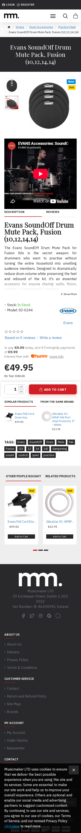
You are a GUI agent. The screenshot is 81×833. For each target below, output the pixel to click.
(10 (21, 449)
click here (11, 826)
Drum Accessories (41, 27)
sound (10, 455)
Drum (49, 442)
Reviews (52, 212)
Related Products (60, 476)
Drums (20, 27)
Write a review (51, 337)
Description (14, 212)
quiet (35, 455)
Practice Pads (67, 27)
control (23, 455)
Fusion (10, 449)
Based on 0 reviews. (20, 337)
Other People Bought (23, 476)
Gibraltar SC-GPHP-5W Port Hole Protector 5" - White (63, 419)
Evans (21, 442)
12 (29, 449)
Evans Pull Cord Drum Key (24, 415)
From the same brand (57, 402)
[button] (35, 550)
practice (48, 455)
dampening (59, 449)
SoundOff (35, 442)
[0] (75, 15)
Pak (71, 442)
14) (46, 449)
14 (37, 449)
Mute (61, 442)
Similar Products (18, 402)
